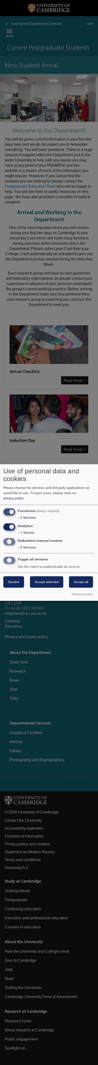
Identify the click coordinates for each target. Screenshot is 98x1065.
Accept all (81, 582)
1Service (26, 532)
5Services (27, 547)
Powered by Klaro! (82, 594)
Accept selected (47, 582)
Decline (13, 582)
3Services (27, 517)
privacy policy (13, 498)
